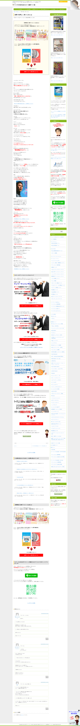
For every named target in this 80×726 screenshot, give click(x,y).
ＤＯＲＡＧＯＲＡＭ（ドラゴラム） (57, 417)
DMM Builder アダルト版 (55, 358)
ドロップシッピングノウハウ (56, 298)
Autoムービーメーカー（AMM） (57, 347)
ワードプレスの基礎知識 (55, 304)
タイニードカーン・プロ (55, 375)
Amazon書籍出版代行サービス (56, 250)
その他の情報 (53, 449)
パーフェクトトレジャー (55, 398)
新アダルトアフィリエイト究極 (57, 323)
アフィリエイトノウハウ (55, 258)
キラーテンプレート (55, 419)
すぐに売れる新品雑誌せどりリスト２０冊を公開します (25, 485)
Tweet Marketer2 (54, 354)
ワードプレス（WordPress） (55, 302)
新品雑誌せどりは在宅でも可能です (22, 461)
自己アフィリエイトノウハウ (56, 296)
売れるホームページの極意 (56, 345)
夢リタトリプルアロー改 (55, 421)
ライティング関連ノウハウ (56, 287)
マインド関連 (53, 280)
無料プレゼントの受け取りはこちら (31, 71)
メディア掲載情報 (53, 239)
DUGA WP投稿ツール (55, 245)
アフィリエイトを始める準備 (56, 464)
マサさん (53, 318)
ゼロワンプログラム (55, 400)
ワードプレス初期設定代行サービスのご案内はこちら (31, 423)
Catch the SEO (54, 391)
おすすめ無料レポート (54, 445)
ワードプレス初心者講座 (26, 9)
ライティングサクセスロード (56, 386)
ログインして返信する (47, 639)
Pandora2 (53, 373)
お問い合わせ (62, 9)
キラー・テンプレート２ (55, 377)
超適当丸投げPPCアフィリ (56, 423)
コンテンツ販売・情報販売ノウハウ (57, 262)
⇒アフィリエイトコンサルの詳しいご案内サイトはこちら (31, 347)
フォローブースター (55, 426)
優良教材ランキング (35, 9)
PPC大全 (53, 395)
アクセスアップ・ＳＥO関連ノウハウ (58, 285)
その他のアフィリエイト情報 (55, 443)
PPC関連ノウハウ (54, 294)
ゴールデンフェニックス (55, 428)
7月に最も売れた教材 (20, 477)
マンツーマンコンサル (55, 260)
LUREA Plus (53, 360)
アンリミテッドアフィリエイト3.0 (57, 328)
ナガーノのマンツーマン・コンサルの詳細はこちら (31, 305)
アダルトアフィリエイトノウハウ (57, 269)
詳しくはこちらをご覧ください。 (58, 34)
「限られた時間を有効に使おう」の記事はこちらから (23, 103)
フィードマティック (55, 411)
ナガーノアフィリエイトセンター (56, 256)
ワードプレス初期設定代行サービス (57, 306)
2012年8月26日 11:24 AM (44, 682)
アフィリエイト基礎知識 (55, 454)
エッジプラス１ (54, 342)
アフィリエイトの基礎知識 (56, 462)
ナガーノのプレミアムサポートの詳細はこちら (31, 339)
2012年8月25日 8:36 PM (44, 613)
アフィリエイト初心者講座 (18, 9)
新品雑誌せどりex (54, 430)
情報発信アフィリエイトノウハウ (57, 276)
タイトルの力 (53, 382)
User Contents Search (55, 366)
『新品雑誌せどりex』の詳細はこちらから (21, 218)
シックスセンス (54, 404)
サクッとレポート (54, 384)
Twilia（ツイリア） (54, 340)
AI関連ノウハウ (54, 267)
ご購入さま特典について (44, 9)
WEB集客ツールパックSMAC (56, 409)
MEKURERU (53, 330)
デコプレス (53, 332)
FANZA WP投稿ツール (55, 243)
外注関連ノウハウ (54, 289)
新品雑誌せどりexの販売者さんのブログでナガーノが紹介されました (27, 469)
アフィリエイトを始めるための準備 (57, 456)
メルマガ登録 (53, 9)
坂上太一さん (53, 316)
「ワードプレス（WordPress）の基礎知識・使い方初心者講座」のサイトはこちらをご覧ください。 (58, 116)
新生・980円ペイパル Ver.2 (56, 436)
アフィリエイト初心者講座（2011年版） (57, 460)
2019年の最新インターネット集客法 (57, 351)
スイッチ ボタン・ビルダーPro (57, 368)
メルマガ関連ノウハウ (55, 278)
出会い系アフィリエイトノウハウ (57, 271)
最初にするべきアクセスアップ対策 (57, 466)
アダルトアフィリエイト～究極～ (57, 393)
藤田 (17, 684)
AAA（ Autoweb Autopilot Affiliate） (57, 356)
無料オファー (53, 447)
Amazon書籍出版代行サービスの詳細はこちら (31, 384)
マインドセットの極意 (55, 349)
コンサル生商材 (53, 314)
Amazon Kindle (53, 248)
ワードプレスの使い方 (55, 308)
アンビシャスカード (55, 402)
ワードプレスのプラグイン (56, 310)
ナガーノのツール (53, 241)
